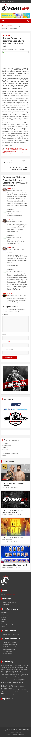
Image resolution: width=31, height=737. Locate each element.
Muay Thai (16, 686)
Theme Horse (17, 732)
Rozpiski (5, 479)
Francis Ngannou (8, 674)
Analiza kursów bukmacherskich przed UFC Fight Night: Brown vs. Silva (15, 168)
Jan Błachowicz (4, 676)
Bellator (20, 665)
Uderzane (5, 449)
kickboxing (17, 680)
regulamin (6, 604)
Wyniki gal (5, 443)
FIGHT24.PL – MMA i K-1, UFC (19, 730)
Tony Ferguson (16, 691)
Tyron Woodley (24, 691)
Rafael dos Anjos (16, 689)
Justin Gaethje (14, 678)
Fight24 (7, 672)
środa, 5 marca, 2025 (7, 487)
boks (24, 665)
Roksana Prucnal (22, 153)
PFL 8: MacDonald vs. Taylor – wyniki (15, 565)
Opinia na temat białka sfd (10, 644)
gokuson (16, 487)
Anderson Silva (13, 665)
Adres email (6, 342)
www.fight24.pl (13, 693)
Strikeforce (10, 691)
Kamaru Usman (24, 678)
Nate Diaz (22, 686)
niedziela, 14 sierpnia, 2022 (9, 514)
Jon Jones (21, 676)
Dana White (20, 667)
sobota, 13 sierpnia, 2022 (8, 542)
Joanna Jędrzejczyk (13, 676)
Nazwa (4, 334)
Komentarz (5, 314)
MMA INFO (19, 149)
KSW (23, 680)
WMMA (7, 693)
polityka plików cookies (9, 602)
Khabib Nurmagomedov (7, 680)
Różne (4, 455)
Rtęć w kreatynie (7, 647)
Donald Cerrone (9, 669)
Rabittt (19, 514)
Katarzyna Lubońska (16, 148)
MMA (9, 682)
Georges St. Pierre (16, 674)
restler (9, 188)
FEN (2, 672)
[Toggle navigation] (3, 21)
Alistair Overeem (5, 665)
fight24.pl (8, 148)
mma (14, 149)
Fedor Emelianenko (24, 669)
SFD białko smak (7, 651)
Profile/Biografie (6, 445)
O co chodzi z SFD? (8, 653)
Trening (4, 451)
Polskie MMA (6, 35)
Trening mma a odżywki (9, 642)
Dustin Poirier (17, 669)
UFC (3, 693)
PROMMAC (13, 151)
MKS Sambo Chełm (7, 149)
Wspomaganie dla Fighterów (10, 453)
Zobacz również (8, 461)
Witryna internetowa (7, 349)
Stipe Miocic (4, 691)
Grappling (5, 447)
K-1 (19, 678)
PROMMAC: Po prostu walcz (9, 153)
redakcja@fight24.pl (10, 594)
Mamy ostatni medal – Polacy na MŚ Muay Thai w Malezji (15, 162)
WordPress (21, 734)
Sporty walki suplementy (9, 649)
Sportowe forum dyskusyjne (11, 634)
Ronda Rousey (23, 689)
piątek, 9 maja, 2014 (7, 49)
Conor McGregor (11, 667)
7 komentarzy (21, 49)
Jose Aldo (8, 678)
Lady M (9, 294)
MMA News (25, 149)
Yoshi (15, 49)
